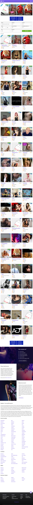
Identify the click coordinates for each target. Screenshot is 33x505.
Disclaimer (4, 498)
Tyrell (13, 183)
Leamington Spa (3, 434)
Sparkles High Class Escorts (6, 198)
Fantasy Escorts (4, 60)
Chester (23, 426)
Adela (13, 167)
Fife (22, 456)
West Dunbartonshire (14, 463)
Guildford (12, 430)
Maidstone (23, 434)
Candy (2, 274)
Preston (23, 438)
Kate (24, 106)
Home (3, 3)
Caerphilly (2, 469)
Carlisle (2, 426)
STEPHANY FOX (25, 289)
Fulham (2, 430)
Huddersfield (24, 431)
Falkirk (12, 456)
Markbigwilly (14, 45)
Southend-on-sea (3, 442)
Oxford (2, 437)
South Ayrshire (13, 462)
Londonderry (2, 481)
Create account (14, 496)
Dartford (2, 428)
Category (13, 22)
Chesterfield (2, 427)
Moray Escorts (13, 459)
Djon (13, 274)
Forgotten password (15, 498)
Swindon (2, 445)
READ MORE (21, 397)
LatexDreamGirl (4, 106)
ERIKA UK (13, 137)
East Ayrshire (3, 455)
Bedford (23, 420)
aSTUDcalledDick (4, 243)
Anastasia (24, 75)
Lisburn (23, 480)
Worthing (2, 449)
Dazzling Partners (15, 320)
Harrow (2, 431)
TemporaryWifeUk (4, 45)
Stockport (2, 444)
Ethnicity (13, 29)
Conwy (12, 469)
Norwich (23, 435)
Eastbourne (13, 428)
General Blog (27, 496)
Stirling (2, 463)
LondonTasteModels (15, 106)
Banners (21, 497)
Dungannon (2, 480)
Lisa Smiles (25, 183)
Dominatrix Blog (28, 497)
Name (2, 22)
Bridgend (12, 467)
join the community (22, 360)
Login (12, 497)
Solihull (12, 441)
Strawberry (3, 167)
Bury (22, 424)
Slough (2, 441)
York (12, 449)
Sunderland (23, 444)
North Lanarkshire (3, 460)
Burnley (23, 423)
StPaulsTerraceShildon (16, 152)
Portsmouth (13, 438)
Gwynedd (12, 470)
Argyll (12, 453)
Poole (1, 438)
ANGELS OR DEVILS (15, 335)
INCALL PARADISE (26, 198)
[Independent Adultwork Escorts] (2, 1)
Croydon (23, 427)
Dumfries (23, 453)
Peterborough (13, 437)
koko (24, 320)
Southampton (24, 441)
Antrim (2, 477)
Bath (12, 420)
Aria (23, 91)
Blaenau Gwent (24, 467)
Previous (2, 9)
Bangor (23, 477)
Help (21, 498)
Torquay (23, 445)
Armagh (12, 477)
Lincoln (12, 434)
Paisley (12, 460)
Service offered (14, 26)
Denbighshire (24, 469)
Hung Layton (25, 152)
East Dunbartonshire (14, 455)
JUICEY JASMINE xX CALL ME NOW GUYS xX (9, 228)
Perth (22, 460)
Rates (2, 26)
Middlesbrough (3, 435)
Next (31, 9)
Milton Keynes (13, 435)
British (12, 424)
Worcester (23, 448)
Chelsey (2, 289)
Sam (2, 91)
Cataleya (13, 75)
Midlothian (2, 459)
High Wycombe (13, 431)
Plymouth (23, 437)
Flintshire (2, 470)
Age (2, 29)
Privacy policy (5, 497)
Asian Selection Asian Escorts (17, 228)
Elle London (3, 183)
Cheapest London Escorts (16, 60)
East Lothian (23, 455)
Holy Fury (13, 121)
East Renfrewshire (3, 456)
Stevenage (23, 442)
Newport (23, 470)
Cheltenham (13, 426)
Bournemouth (3, 423)
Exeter (23, 428)
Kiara (24, 228)
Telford (12, 445)
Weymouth (2, 448)
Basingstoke (2, 420)
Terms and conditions (6, 496)
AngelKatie (25, 335)
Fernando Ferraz (4, 137)
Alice (24, 274)
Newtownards (13, 481)
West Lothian (24, 463)
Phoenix (24, 45)
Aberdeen (2, 453)
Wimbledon (13, 448)
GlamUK (24, 243)
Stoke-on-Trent (13, 444)
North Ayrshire (24, 459)
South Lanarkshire (24, 462)
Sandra (13, 91)
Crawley (12, 427)
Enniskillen (12, 480)
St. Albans (12, 442)
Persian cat (3, 335)
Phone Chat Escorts (9, 377)
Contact (21, 496)
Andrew (24, 137)
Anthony (24, 167)
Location (23, 22)
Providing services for (25, 26)
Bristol (2, 424)
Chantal (24, 60)
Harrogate (23, 430)
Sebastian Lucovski (4, 121)
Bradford (12, 423)
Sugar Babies (30, 3)
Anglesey (2, 467)
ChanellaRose (3, 320)
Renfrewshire (3, 462)
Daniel (13, 198)
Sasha (2, 75)
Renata (13, 289)
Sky (2, 152)
